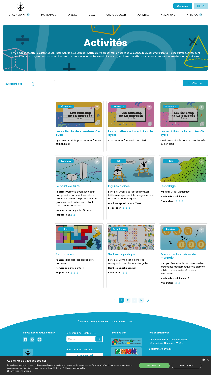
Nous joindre (118, 321)
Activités (143, 14)
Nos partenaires (99, 321)
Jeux (92, 14)
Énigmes (72, 14)
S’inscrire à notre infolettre (81, 332)
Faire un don (82, 355)
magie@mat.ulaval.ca (160, 348)
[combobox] (203, 359)
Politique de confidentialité (74, 368)
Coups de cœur (116, 14)
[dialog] (105, 365)
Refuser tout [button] (186, 365)
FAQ (131, 321)
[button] (70, 371)
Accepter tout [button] (154, 365)
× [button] (208, 360)
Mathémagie (48, 14)
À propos (192, 14)
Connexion (182, 5)
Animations (168, 14)
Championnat (17, 14)
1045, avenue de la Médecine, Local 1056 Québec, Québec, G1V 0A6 (168, 341)
